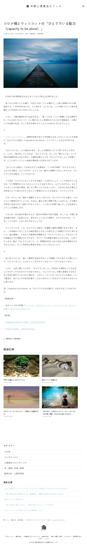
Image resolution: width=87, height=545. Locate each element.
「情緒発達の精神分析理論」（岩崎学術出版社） (25, 322)
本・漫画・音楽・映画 (14, 468)
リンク (47, 539)
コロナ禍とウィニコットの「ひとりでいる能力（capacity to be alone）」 (36, 488)
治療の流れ (45, 536)
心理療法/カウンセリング (15, 462)
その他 (7, 451)
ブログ (40, 539)
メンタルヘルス (11, 457)
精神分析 (18, 536)
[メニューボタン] (83, 6)
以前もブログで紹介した (16, 136)
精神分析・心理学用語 (36, 34)
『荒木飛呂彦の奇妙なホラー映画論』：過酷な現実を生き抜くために (34, 494)
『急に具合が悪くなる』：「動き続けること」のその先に (29, 504)
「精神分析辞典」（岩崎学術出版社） (21, 329)
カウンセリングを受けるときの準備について (23, 510)
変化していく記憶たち (14, 499)
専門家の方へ (77, 536)
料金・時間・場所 (56, 536)
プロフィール (9, 536)
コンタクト (67, 536)
